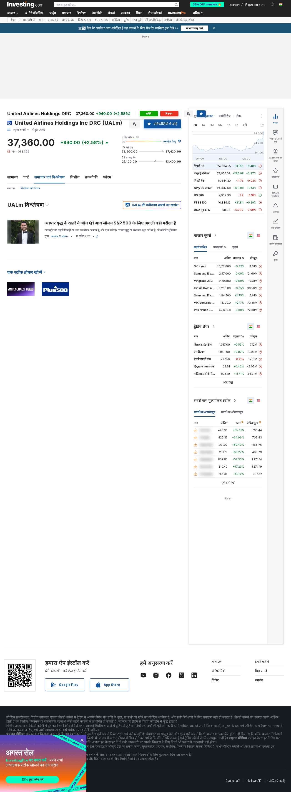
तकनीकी (91, 177)
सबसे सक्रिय (200, 247)
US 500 (199, 195)
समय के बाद (68, 20)
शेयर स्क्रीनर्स (155, 13)
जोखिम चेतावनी (276, 781)
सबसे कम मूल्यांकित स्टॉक (212, 400)
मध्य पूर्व (137, 20)
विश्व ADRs (84, 20)
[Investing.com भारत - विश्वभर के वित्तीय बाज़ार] (25, 4)
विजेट (215, 680)
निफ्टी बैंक (199, 180)
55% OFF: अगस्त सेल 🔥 (207, 4)
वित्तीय (75, 177)
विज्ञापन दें (261, 671)
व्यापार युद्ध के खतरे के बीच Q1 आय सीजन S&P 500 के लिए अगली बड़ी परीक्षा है (110, 223)
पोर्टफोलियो (219, 671)
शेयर (12, 20)
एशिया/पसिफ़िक (153, 20)
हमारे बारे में (262, 661)
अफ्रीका (168, 20)
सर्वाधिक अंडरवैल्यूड (204, 412)
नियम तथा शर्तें (232, 781)
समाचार (11, 188)
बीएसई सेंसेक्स (202, 173)
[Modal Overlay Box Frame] (43, 763)
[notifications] (272, 4)
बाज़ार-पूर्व (53, 20)
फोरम (107, 177)
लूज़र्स (235, 247)
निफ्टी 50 (199, 166)
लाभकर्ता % (219, 247)
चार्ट (26, 177)
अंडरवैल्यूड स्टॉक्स (185, 20)
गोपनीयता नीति (254, 781)
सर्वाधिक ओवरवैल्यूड (232, 412)
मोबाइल (216, 661)
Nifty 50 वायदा (203, 188)
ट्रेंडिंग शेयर (201, 326)
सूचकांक (208, 116)
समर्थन (259, 680)
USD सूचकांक (202, 209)
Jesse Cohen (59, 236)
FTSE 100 (200, 202)
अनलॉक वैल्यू (169, 141)
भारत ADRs (101, 20)
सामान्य (12, 177)
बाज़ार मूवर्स (202, 235)
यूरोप (126, 20)
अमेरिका (116, 20)
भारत (41, 20)
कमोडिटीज (225, 116)
